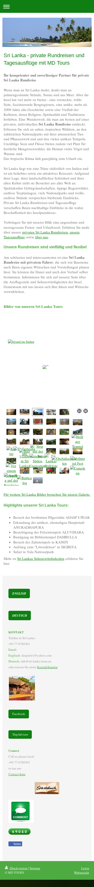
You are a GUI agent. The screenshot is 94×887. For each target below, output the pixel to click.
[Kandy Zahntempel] (78, 441)
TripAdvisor (20, 734)
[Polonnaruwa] (11, 442)
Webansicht (81, 872)
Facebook (18, 714)
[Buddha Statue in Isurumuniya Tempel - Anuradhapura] (38, 422)
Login (85, 868)
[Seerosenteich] (38, 451)
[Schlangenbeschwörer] (24, 471)
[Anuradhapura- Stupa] (64, 451)
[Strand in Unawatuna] (24, 412)
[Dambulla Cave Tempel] (77, 422)
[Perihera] (77, 461)
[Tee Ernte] (77, 432)
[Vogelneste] (11, 461)
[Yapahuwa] (64, 412)
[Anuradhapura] (77, 451)
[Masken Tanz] (11, 451)
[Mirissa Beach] (47, 371)
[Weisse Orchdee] (64, 461)
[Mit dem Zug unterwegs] (64, 432)
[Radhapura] (64, 471)
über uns (41, 237)
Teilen (17, 844)
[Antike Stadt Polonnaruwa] (24, 442)
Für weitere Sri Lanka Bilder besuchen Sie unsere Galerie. (47, 494)
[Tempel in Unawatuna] (38, 432)
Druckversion (18, 868)
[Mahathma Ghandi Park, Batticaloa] (24, 480)
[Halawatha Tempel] (24, 422)
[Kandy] (38, 442)
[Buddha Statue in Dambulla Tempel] (11, 432)
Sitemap (35, 868)
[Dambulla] (24, 432)
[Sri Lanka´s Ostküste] (38, 480)
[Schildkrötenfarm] (51, 451)
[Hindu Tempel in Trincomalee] (51, 461)
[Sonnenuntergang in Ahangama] (11, 412)
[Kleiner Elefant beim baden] (38, 471)
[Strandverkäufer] (38, 461)
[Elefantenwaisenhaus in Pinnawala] (51, 412)
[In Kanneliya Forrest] (77, 470)
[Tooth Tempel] (64, 442)
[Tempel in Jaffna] (51, 432)
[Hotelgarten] (51, 471)
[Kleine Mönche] (11, 470)
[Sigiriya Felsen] (51, 422)
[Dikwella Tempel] (11, 422)
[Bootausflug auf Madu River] (11, 480)
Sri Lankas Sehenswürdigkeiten (40, 558)
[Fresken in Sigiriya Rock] (64, 422)
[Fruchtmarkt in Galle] (24, 461)
